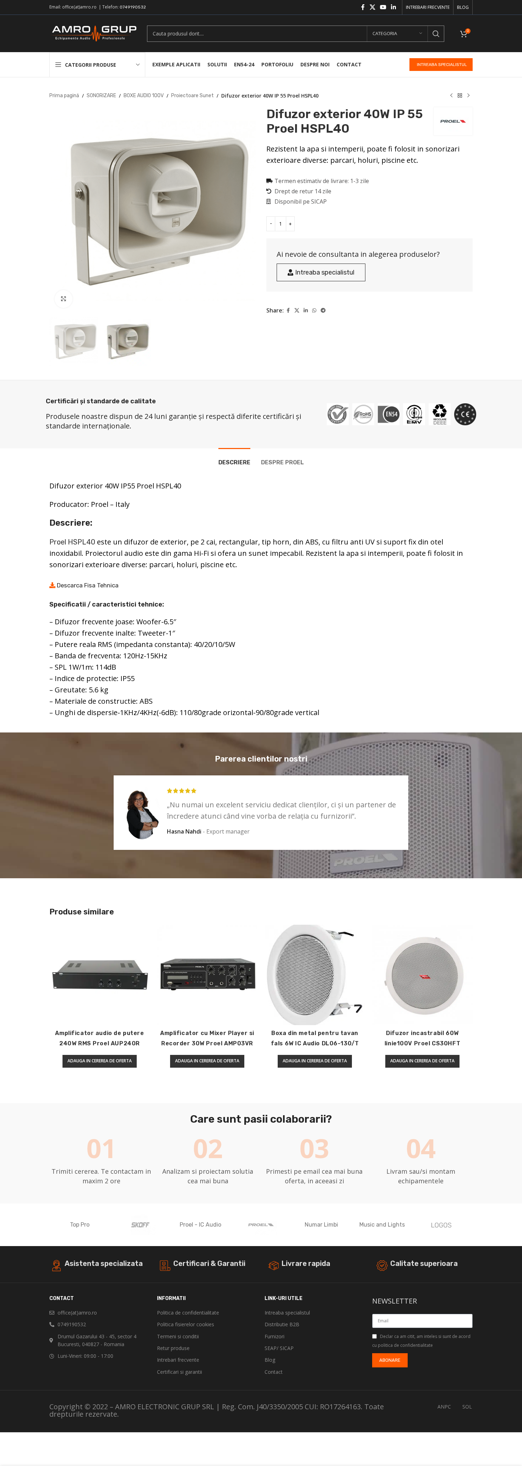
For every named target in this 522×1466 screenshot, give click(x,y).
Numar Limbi (321, 1224)
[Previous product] (451, 96)
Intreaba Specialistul (442, 64)
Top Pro (79, 1224)
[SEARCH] (436, 34)
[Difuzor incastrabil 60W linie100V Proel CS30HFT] (422, 975)
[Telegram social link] (323, 311)
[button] (99, 1061)
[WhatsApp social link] (314, 311)
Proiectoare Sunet (192, 96)
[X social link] (372, 7)
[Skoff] (140, 1225)
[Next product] (468, 96)
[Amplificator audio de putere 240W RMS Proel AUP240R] (99, 975)
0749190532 (133, 7)
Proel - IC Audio (200, 1224)
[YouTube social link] (382, 7)
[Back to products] (460, 96)
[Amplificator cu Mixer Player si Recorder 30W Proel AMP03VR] (207, 975)
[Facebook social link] (363, 7)
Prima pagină (64, 96)
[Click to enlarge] (63, 299)
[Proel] (261, 1225)
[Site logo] (92, 33)
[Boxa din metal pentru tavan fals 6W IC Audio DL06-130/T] (315, 975)
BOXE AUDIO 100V (144, 96)
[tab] (234, 459)
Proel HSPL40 (72, 542)
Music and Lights (382, 1224)
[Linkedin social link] (393, 7)
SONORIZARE (101, 96)
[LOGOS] (442, 1225)
